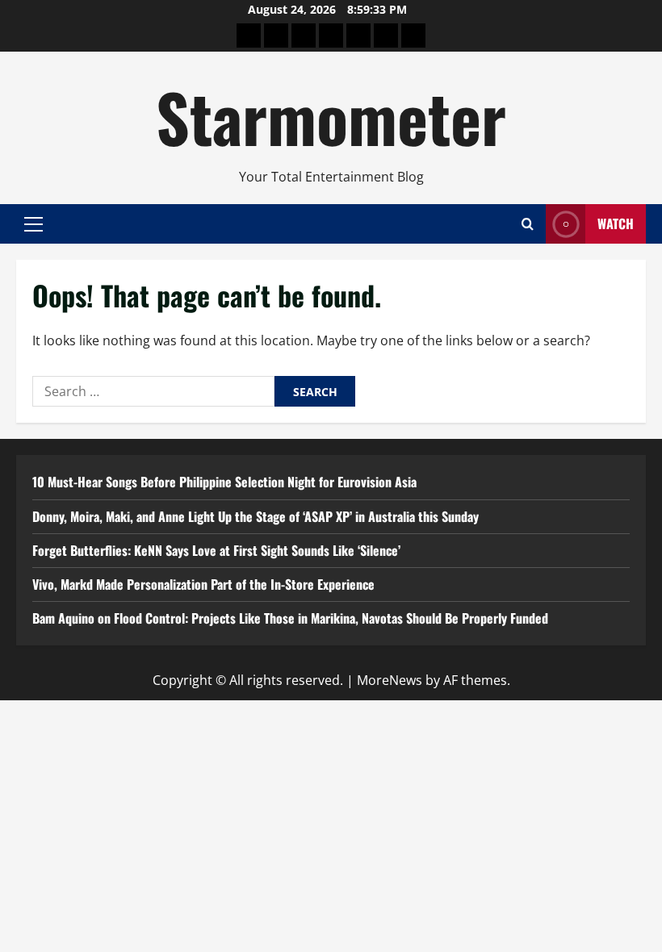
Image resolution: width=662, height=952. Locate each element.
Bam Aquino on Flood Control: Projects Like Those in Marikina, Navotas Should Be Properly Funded (290, 618)
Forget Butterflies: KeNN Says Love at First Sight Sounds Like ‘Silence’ (216, 550)
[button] (33, 223)
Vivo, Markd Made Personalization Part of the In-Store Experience (203, 584)
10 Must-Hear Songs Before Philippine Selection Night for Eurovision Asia (224, 481)
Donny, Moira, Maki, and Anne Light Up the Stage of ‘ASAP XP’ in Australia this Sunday (255, 516)
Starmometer (331, 116)
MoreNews (389, 680)
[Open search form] (528, 224)
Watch (615, 223)
